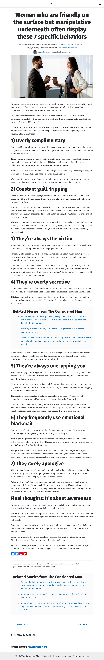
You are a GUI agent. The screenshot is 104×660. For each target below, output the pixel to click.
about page (50, 566)
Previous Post (21, 624)
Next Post (84, 624)
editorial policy (36, 566)
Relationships (38, 646)
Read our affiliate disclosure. (67, 48)
